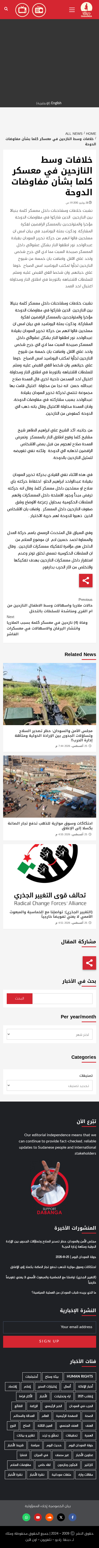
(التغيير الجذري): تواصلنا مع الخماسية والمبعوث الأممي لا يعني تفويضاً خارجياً (51, 914)
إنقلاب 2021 (85, 1396)
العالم (45, 1416)
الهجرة (89, 1435)
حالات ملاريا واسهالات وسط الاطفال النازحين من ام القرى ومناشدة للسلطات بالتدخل (50, 605)
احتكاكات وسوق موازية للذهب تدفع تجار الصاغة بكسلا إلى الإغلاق (50, 825)
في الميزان (41, 1455)
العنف (89, 1426)
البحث (19, 998)
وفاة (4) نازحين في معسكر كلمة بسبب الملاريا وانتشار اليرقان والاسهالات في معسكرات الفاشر (47, 625)
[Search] (6, 9)
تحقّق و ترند (50, 1435)
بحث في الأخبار (79, 981)
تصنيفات (86, 1076)
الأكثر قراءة (25, 1396)
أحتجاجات (31, 1377)
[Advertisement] (49, 49)
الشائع (19, 1406)
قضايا (23, 1455)
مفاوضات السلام (20, 1465)
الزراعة (34, 1406)
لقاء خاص (44, 1465)
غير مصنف (62, 1455)
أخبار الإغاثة (85, 1386)
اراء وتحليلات (62, 1396)
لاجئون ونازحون (67, 1465)
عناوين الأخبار (84, 1455)
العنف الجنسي (69, 1426)
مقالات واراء (85, 1474)
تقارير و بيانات (26, 1435)
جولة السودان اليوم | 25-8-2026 (76, 1257)
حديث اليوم (54, 1445)
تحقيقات (72, 1435)
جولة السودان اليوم (81, 1445)
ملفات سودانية (61, 1474)
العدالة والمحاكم (24, 1416)
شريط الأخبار (16, 1445)
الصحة (89, 1416)
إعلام (27, 1386)
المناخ (26, 1426)
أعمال (67, 1386)
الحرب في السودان (81, 1406)
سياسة (35, 1445)
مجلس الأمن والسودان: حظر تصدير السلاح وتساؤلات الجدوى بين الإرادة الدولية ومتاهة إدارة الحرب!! (54, 736)
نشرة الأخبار (37, 1474)
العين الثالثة (44, 1426)
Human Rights (80, 1377)
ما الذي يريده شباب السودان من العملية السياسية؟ (64, 1292)
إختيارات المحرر (47, 1386)
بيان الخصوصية (59, 1506)
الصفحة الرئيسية (67, 1416)
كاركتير (89, 1465)
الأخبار (43, 1396)
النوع (13, 1426)
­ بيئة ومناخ (52, 1377)
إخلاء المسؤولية (36, 1506)
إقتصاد (12, 1386)
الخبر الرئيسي (53, 1406)
